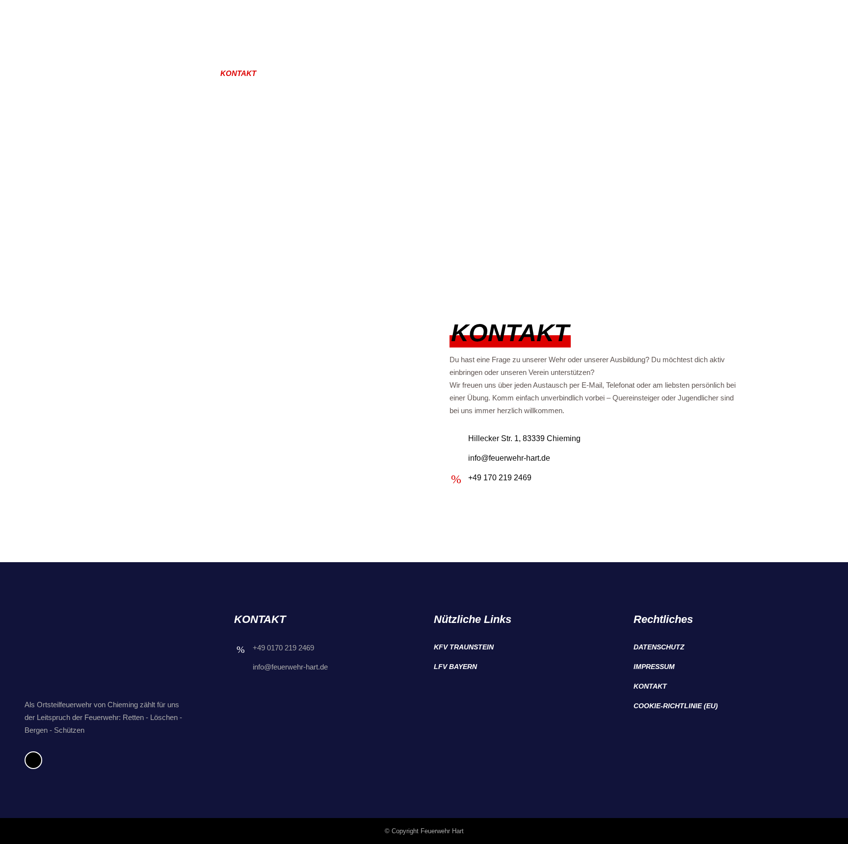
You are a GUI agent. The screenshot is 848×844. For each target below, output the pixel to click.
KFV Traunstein (464, 647)
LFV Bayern (455, 666)
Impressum (654, 666)
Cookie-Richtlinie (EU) (676, 706)
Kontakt (650, 686)
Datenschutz (659, 647)
